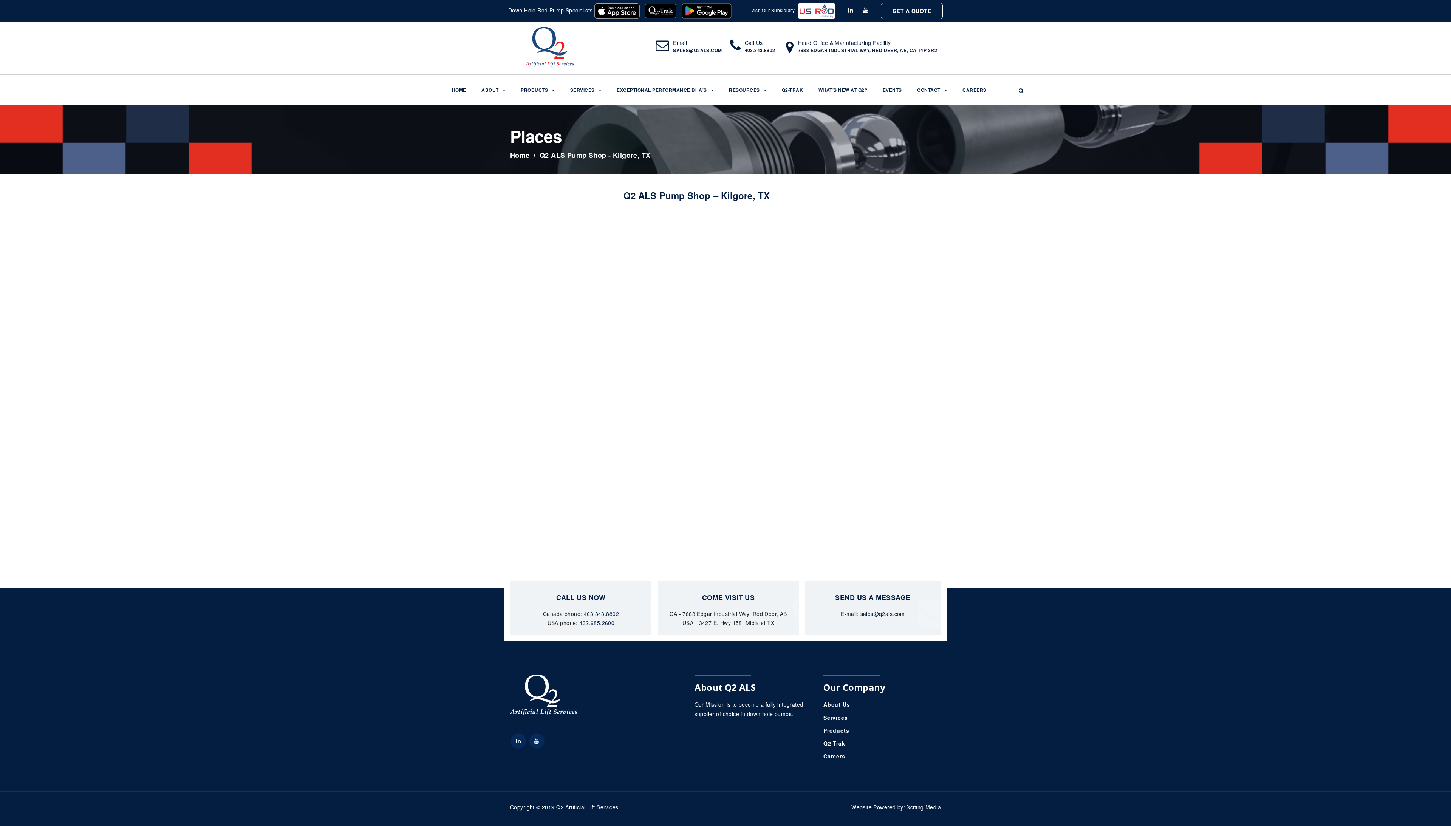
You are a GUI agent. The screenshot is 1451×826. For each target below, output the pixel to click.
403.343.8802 (760, 50)
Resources (744, 89)
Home (459, 89)
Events (892, 89)
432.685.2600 (596, 623)
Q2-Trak (792, 89)
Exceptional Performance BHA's (662, 89)
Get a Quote (912, 11)
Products (534, 89)
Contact (929, 89)
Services (582, 89)
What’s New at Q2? (843, 89)
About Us (836, 704)
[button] (1021, 90)
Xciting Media (924, 807)
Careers (974, 89)
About (490, 89)
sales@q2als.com (697, 50)
